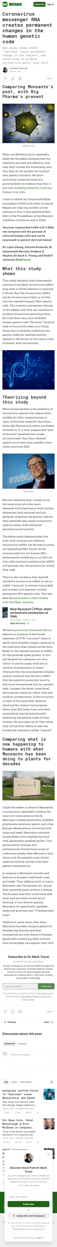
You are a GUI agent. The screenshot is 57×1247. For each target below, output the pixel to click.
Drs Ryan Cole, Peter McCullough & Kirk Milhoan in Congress (17, 1123)
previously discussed (28, 630)
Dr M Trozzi (15, 620)
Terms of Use (43, 993)
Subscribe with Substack (31, 1215)
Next (46, 1022)
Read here (22, 259)
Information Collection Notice (34, 996)
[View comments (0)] (13, 78)
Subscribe (39, 4)
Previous (12, 1022)
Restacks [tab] (22, 1043)
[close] (48, 1154)
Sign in (50, 4)
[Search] (51, 1082)
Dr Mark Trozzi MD (18, 68)
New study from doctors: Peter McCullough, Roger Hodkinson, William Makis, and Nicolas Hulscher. (18, 1103)
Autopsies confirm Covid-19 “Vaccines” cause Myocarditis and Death (20, 1094)
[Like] (5, 78)
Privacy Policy (38, 1229)
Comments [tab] (9, 1043)
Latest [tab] (14, 1082)
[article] (28, 1101)
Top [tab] (6, 1082)
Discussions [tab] (25, 1082)
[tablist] (15, 1044)
